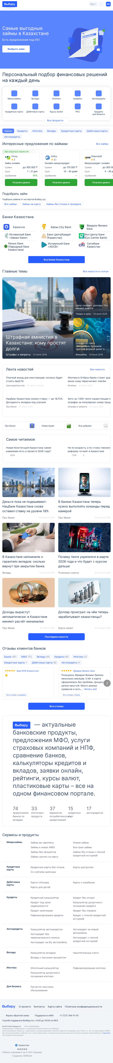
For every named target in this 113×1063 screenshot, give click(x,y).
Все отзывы (57, 706)
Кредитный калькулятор (45, 897)
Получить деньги (21, 182)
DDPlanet (27, 1055)
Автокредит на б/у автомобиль (49, 942)
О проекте (25, 1006)
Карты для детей (40, 887)
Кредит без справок (84, 910)
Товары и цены (83, 314)
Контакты (39, 1006)
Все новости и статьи (95, 271)
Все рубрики (85, 425)
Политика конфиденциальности (83, 1006)
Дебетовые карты (35, 111)
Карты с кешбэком (84, 882)
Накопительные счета (86, 952)
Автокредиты (98, 98)
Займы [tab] (8, 130)
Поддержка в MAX (44, 1015)
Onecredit (96, 156)
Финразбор (81, 354)
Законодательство (15, 385)
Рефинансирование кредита (47, 915)
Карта (51, 1006)
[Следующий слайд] (107, 683)
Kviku (54, 156)
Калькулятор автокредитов (47, 929)
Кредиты (77, 98)
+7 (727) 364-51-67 (69, 1015)
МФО (26, 656)
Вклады (35, 98)
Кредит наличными (42, 910)
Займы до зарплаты (42, 842)
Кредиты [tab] (22, 130)
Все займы (10, 204)
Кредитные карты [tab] (71, 130)
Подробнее (106, 1033)
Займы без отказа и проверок (63, 204)
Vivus (14, 156)
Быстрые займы (82, 847)
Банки (10, 656)
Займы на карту (31, 204)
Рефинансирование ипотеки (89, 968)
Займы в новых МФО (43, 847)
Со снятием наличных (43, 871)
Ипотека (56, 98)
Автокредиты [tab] (12, 136)
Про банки (11, 406)
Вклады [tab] (51, 130)
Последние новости (56, 636)
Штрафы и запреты (18, 354)
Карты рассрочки (83, 867)
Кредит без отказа (83, 897)
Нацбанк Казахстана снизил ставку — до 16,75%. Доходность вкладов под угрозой (34, 405)
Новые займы (81, 842)
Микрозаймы (14, 98)
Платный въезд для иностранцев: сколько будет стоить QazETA (34, 383)
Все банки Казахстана (56, 259)
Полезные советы (68, 572)
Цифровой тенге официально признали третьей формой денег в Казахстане (92, 338)
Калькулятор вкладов (43, 952)
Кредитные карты (14, 111)
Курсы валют (56, 111)
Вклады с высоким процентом (48, 957)
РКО (77, 111)
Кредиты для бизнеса (99, 112)
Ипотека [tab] (37, 130)
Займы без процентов (43, 851)
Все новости (97, 369)
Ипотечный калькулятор (45, 968)
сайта (58, 1006)
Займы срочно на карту (44, 856)
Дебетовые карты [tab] (97, 130)
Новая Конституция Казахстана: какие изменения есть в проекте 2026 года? (28, 449)
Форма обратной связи (17, 1015)
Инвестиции (48, 425)
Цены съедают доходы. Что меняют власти (92, 297)
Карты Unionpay (40, 882)
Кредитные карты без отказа (47, 867)
